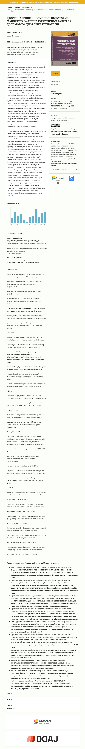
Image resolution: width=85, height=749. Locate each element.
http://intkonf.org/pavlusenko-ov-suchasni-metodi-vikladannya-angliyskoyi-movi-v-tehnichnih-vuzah (25, 359)
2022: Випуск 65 (27, 8)
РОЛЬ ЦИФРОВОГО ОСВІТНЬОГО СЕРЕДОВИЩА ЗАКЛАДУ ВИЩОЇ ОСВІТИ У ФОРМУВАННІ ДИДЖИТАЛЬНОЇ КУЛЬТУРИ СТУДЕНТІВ (42, 585)
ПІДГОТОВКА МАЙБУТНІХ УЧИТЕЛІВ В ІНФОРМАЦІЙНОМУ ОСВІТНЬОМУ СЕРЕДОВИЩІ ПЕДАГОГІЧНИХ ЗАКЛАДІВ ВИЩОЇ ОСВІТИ (43, 600)
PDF (56, 73)
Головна (10, 8)
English (9, 705)
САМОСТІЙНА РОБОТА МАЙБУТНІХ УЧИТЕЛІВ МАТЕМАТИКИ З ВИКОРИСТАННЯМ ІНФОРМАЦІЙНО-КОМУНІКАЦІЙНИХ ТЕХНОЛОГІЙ (44, 639)
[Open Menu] (7, 2)
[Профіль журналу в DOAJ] (42, 739)
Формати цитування (60, 169)
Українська (11, 708)
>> (11, 693)
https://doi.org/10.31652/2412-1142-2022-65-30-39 (28, 42)
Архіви (17, 8)
